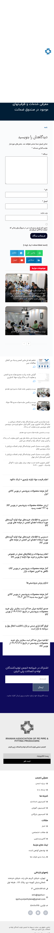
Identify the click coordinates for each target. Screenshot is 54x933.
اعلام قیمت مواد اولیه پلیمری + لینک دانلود (29, 479)
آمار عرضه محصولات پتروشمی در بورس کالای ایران (28, 493)
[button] (5, 51)
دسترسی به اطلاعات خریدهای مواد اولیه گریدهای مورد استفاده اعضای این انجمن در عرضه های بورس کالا (26, 539)
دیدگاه (44, 154)
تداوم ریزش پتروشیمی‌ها (37, 583)
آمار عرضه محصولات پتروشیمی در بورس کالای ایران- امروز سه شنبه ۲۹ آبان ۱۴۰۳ (28, 596)
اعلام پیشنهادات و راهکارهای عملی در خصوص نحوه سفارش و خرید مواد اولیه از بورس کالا (28, 556)
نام (45, 190)
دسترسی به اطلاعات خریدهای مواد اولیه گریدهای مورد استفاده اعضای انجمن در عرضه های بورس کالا (26, 522)
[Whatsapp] (45, 912)
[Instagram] (30, 912)
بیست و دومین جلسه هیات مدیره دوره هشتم (20, 389)
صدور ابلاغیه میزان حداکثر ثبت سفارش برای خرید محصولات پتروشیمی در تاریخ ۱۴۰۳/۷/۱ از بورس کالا (26, 611)
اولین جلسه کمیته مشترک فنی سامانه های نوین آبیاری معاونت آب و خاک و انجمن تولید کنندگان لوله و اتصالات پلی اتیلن (26, 439)
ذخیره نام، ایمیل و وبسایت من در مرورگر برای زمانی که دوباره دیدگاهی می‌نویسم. (28, 229)
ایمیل (44, 201)
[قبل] (24, 344)
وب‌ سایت (43, 213)
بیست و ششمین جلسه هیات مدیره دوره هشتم (28, 331)
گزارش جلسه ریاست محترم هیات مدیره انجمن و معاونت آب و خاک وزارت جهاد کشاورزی (20, 376)
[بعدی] (29, 344)
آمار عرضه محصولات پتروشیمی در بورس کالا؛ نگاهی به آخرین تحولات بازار (28, 570)
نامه (45, 127)
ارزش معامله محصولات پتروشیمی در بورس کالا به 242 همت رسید (27, 507)
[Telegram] (38, 912)
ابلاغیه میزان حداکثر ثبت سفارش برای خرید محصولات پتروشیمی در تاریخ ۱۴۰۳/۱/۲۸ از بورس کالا (29, 643)
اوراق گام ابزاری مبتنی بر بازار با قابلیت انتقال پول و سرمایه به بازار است (26, 627)
